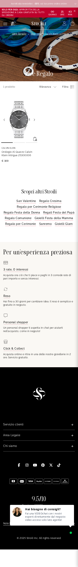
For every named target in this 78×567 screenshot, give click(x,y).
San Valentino (26, 201)
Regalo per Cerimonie (20, 223)
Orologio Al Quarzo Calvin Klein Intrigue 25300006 (17, 154)
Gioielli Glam (64, 223)
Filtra (65, 86)
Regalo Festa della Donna (22, 212)
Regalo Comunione (18, 218)
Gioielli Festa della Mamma (54, 218)
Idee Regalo (19, 33)
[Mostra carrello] (72, 23)
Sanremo (45, 223)
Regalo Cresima (50, 201)
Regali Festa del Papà (58, 212)
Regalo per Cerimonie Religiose (39, 206)
